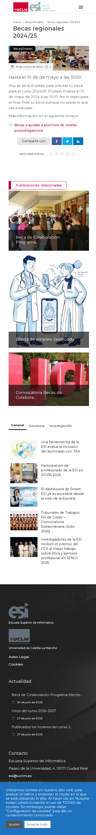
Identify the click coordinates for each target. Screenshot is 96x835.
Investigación (60, 426)
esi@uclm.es (20, 776)
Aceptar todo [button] (37, 824)
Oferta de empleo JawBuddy (45, 339)
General (17, 425)
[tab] (18, 425)
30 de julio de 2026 (29, 702)
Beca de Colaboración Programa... (38, 239)
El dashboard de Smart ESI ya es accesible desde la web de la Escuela (62, 493)
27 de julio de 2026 (29, 718)
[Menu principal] (81, 7)
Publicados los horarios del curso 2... (42, 727)
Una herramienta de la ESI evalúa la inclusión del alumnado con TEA (60, 446)
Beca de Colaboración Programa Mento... (47, 695)
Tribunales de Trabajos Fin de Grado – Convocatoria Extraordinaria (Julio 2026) (60, 521)
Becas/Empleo (34, 22)
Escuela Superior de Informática (31, 622)
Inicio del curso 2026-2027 (34, 711)
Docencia (37, 426)
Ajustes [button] (14, 824)
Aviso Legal (19, 657)
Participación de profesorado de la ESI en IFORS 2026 (62, 470)
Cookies (16, 664)
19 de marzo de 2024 (29, 66)
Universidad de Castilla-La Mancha (33, 648)
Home (17, 22)
